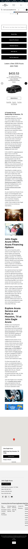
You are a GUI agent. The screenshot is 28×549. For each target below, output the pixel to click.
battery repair (8, 348)
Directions (20, 508)
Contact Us (7, 484)
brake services (18, 351)
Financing (15, 503)
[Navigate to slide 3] (13, 13)
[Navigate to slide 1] (10, 13)
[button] (14, 440)
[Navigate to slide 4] (15, 13)
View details (14, 98)
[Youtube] (11, 496)
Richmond (18, 145)
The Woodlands (15, 147)
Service (9, 503)
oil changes (17, 346)
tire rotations (17, 348)
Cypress (7, 149)
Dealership (21, 503)
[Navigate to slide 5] (17, 13)
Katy (14, 145)
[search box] (14, 26)
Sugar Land (8, 147)
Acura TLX (7, 160)
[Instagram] (5, 496)
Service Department (10, 331)
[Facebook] (2, 496)
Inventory (4, 503)
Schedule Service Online (14, 381)
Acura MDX (14, 160)
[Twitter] (8, 496)
